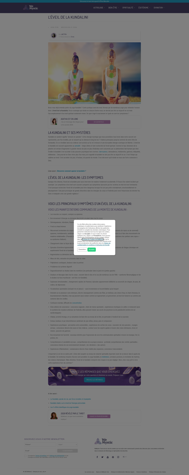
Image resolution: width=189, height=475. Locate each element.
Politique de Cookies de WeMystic (92, 239)
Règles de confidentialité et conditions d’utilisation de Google (93, 244)
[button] (82, 250)
